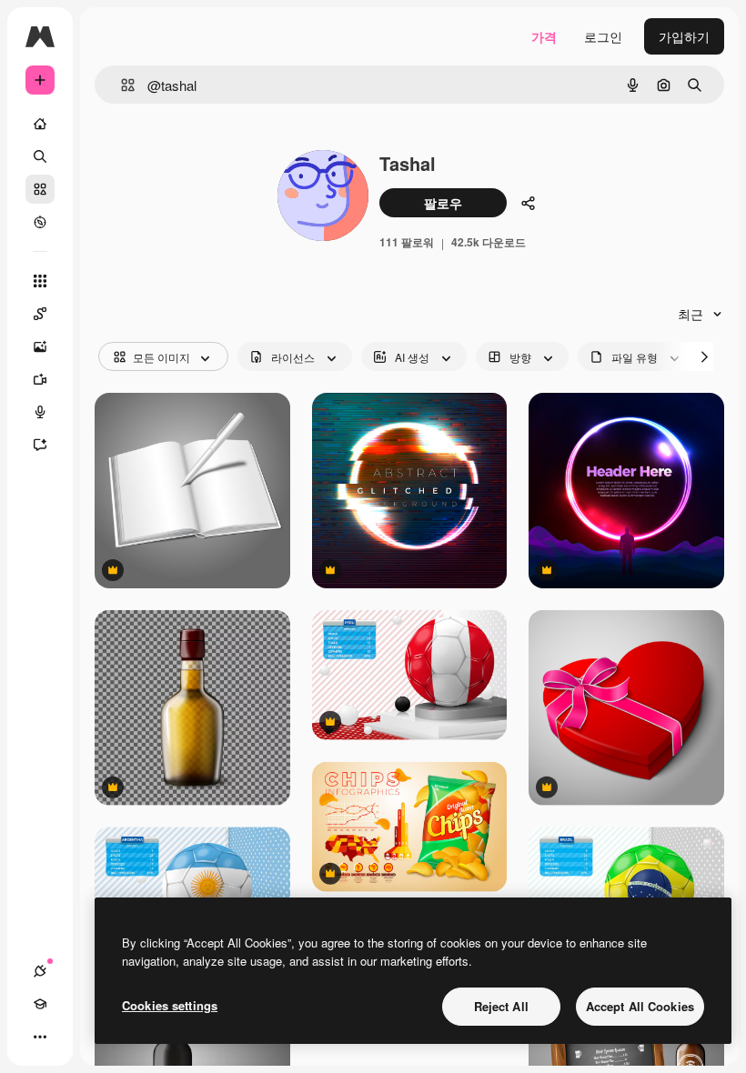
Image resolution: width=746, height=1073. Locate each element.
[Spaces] (40, 313)
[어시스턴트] (40, 444)
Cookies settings (169, 1005)
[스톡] (40, 189)
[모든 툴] (40, 281)
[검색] (40, 156)
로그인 (603, 36)
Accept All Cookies (640, 1006)
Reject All (501, 1006)
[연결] (40, 971)
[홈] (40, 123)
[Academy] (40, 1003)
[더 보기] (40, 1036)
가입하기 (684, 36)
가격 (544, 36)
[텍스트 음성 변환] (40, 411)
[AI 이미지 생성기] (40, 346)
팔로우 (443, 203)
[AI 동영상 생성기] (40, 379)
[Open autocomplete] (121, 85)
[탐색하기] (40, 221)
